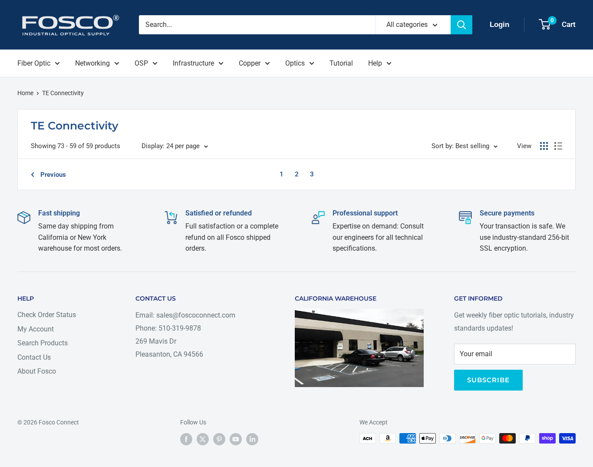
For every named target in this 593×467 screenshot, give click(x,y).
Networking (92, 63)
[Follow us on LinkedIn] (252, 439)
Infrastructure (193, 63)
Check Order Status (46, 315)
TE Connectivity (63, 92)
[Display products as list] (558, 146)
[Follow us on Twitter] (203, 439)
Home (25, 92)
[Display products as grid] (544, 146)
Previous (53, 175)
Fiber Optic (33, 63)
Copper (249, 63)
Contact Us (34, 357)
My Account (35, 329)
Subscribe (488, 380)
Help (375, 63)
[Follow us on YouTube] (236, 439)
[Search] (461, 24)
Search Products (42, 343)
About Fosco (36, 371)
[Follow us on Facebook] (186, 439)
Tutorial (341, 63)
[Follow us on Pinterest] (219, 439)
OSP (141, 63)
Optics (295, 63)
